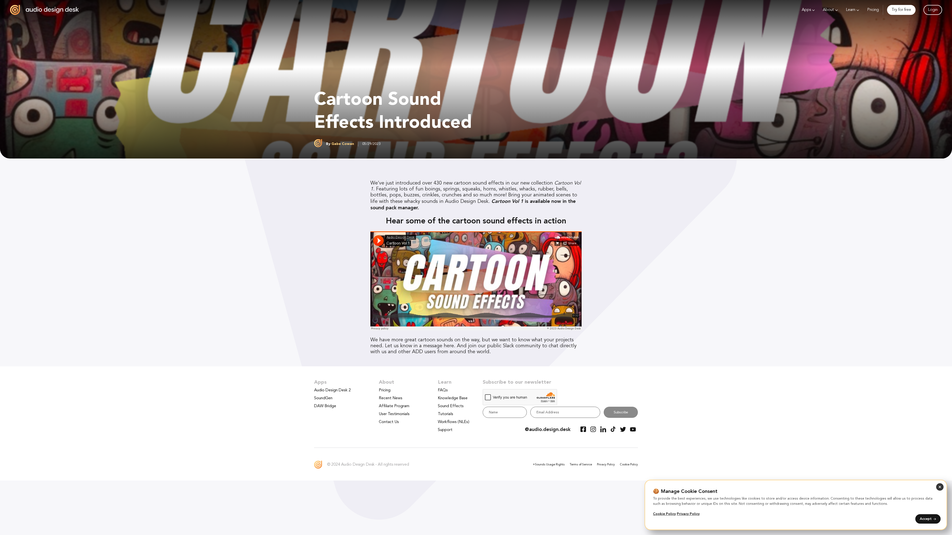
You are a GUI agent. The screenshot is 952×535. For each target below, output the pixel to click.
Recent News (390, 398)
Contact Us (389, 422)
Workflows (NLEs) (453, 422)
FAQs (443, 390)
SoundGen (323, 398)
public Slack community (514, 346)
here (449, 346)
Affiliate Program (394, 406)
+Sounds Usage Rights (549, 464)
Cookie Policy (629, 464)
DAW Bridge (325, 406)
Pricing (873, 10)
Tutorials (445, 414)
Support (445, 430)
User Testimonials (394, 414)
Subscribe (621, 412)
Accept (926, 519)
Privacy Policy (606, 464)
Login (933, 10)
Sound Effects (451, 406)
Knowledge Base (453, 398)
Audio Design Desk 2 (332, 390)
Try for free (901, 10)
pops (395, 195)
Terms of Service (581, 464)
